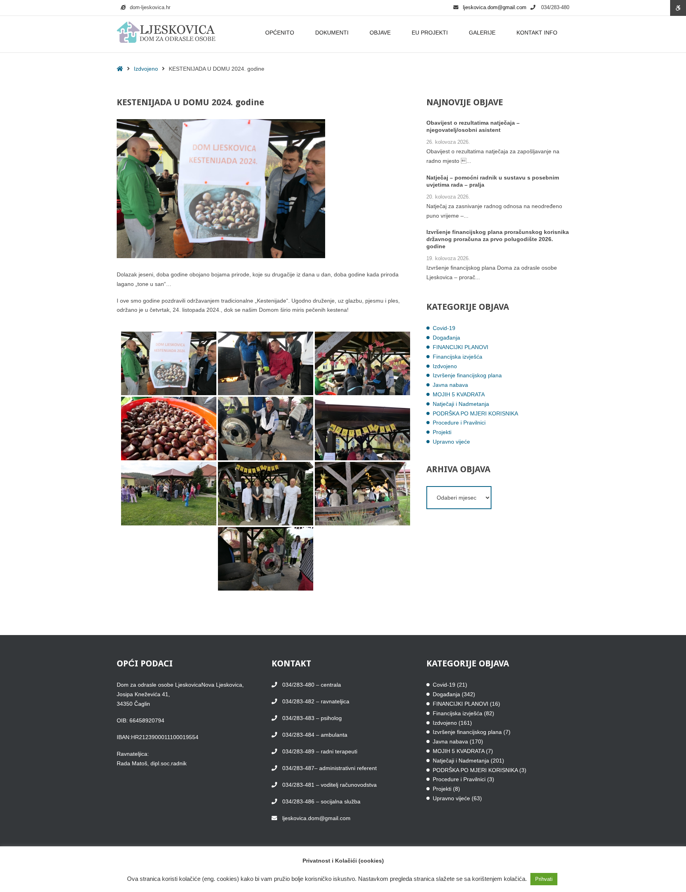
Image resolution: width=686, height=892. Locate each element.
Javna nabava (450, 385)
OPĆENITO (279, 32)
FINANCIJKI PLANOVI (460, 347)
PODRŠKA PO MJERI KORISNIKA (475, 413)
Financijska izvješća (457, 356)
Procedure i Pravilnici (459, 422)
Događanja (446, 337)
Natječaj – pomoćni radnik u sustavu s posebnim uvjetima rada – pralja (492, 181)
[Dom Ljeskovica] (166, 32)
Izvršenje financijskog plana (467, 375)
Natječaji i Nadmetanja (461, 404)
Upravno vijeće (451, 441)
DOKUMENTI (332, 32)
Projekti (442, 432)
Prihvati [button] (544, 879)
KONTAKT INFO (536, 32)
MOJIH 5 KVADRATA (459, 394)
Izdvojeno (146, 69)
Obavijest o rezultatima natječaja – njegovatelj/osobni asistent (473, 126)
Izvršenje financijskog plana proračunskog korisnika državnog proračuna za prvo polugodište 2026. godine (497, 239)
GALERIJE (482, 32)
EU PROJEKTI (430, 32)
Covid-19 (444, 328)
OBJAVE (380, 32)
